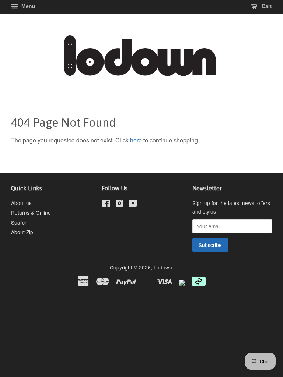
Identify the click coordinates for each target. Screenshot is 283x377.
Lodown (163, 267)
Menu (27, 6)
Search (19, 222)
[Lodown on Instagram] (119, 204)
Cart (266, 6)
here (136, 140)
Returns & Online (31, 212)
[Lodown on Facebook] (106, 204)
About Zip (22, 232)
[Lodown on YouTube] (133, 204)
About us (21, 203)
